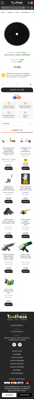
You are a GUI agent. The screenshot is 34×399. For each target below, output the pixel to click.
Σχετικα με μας (17, 351)
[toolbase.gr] (17, 3)
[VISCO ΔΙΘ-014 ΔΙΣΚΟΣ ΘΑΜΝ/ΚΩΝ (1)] (17, 34)
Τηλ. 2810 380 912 (17, 331)
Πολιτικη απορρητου (17, 364)
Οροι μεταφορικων (17, 373)
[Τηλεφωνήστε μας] (27, 7)
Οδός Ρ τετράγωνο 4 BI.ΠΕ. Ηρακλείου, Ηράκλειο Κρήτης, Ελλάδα (17, 339)
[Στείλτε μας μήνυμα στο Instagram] (20, 345)
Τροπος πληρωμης (17, 357)
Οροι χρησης (17, 370)
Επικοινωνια (17, 354)
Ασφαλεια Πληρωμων (17, 367)
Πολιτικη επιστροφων (17, 360)
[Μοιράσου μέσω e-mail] (19, 97)
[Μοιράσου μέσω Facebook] (15, 97)
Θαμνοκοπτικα (25, 12)
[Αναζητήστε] (24, 7)
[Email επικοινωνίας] (31, 7)
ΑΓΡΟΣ (17, 12)
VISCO (22, 59)
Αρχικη (3, 12)
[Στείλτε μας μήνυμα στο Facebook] (14, 345)
